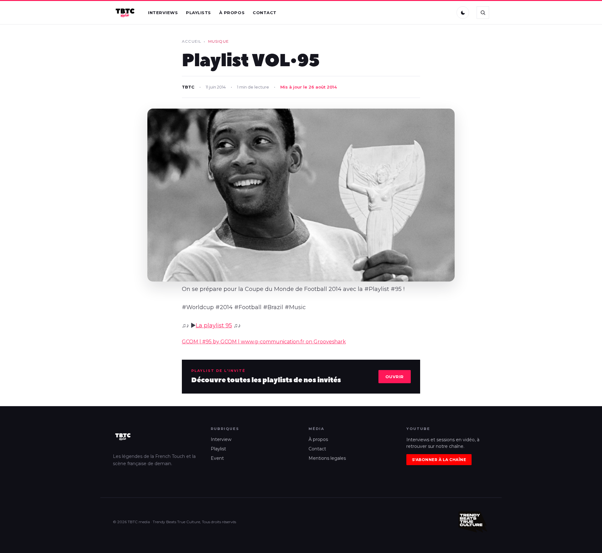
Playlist (218, 449)
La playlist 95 (214, 325)
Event (217, 458)
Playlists (198, 12)
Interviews (163, 12)
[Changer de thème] (463, 12)
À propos (232, 12)
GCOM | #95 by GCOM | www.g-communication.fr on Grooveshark (264, 342)
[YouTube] (446, 13)
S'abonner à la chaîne (439, 459)
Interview (221, 439)
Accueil (191, 41)
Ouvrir (394, 376)
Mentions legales (327, 458)
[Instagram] (432, 13)
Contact (265, 12)
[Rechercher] (483, 12)
